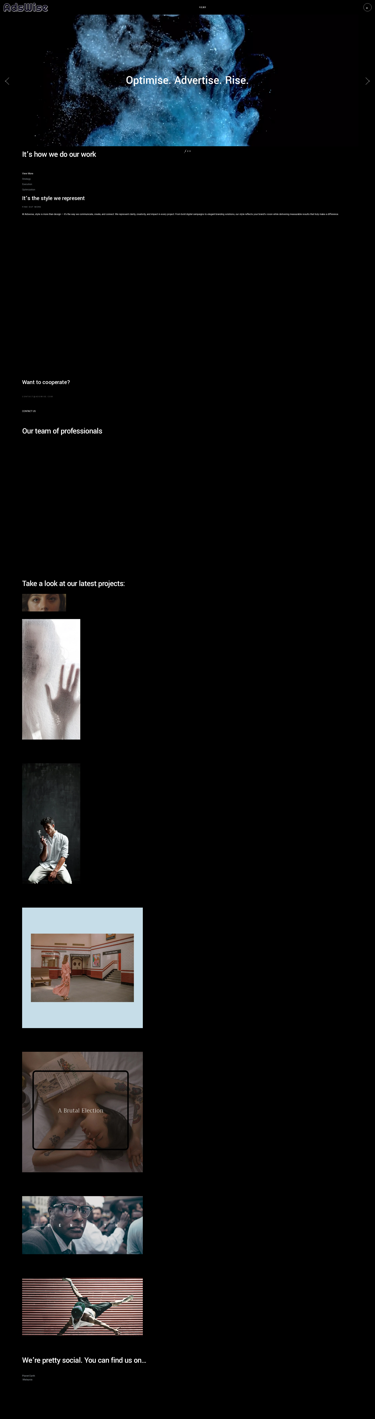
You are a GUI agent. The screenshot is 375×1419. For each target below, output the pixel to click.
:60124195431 (29, 1400)
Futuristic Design (36, 1268)
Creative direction (31, 365)
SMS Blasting (29, 358)
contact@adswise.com (34, 1390)
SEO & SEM (28, 288)
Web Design (28, 319)
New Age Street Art (38, 1350)
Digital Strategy (30, 373)
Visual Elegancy (35, 753)
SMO (24, 296)
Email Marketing (30, 342)
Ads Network (28, 350)
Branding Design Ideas (41, 1186)
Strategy (26, 335)
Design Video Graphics (41, 1042)
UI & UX (26, 311)
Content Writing (30, 304)
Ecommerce (28, 327)
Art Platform (32, 897)
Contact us (29, 411)
